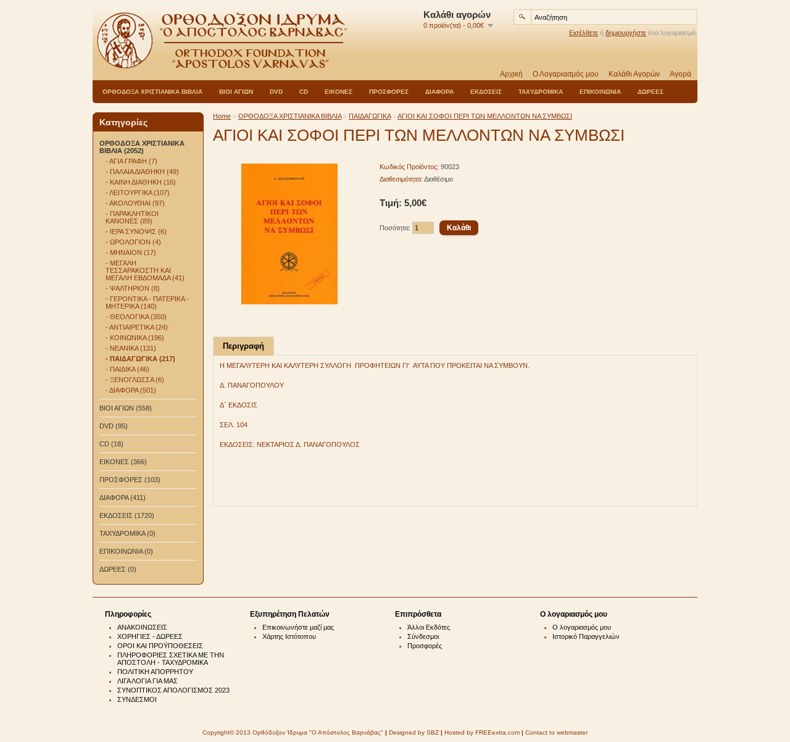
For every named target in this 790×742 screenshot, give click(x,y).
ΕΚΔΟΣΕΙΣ (486, 91)
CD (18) (111, 444)
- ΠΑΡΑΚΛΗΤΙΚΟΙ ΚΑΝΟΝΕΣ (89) (132, 217)
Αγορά (680, 74)
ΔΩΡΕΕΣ (650, 91)
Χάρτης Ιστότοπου (289, 636)
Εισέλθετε (583, 32)
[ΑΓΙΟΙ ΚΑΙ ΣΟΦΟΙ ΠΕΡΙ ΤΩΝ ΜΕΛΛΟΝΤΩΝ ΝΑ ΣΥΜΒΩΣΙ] (289, 302)
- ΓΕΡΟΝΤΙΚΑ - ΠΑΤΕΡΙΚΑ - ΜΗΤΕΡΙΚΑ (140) (147, 302)
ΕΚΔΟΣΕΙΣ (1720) (126, 515)
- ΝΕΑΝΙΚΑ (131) (131, 348)
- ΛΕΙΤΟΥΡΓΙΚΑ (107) (138, 192)
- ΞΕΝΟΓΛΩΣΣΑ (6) (135, 379)
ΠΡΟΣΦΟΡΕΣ (389, 91)
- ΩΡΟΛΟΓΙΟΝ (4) (133, 242)
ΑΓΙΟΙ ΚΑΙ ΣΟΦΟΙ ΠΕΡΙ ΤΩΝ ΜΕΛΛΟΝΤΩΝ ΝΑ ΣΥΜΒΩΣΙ (484, 116)
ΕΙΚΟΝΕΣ (338, 91)
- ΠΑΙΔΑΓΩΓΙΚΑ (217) (140, 358)
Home (222, 116)
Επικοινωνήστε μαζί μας (298, 627)
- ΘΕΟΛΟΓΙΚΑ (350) (136, 316)
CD (303, 91)
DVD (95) (113, 426)
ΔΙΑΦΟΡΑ (439, 91)
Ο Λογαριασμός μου (566, 74)
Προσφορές (424, 645)
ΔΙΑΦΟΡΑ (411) (122, 497)
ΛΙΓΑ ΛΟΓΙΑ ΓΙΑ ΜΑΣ (147, 681)
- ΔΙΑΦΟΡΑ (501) (131, 390)
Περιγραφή (243, 346)
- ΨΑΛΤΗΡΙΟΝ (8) (133, 288)
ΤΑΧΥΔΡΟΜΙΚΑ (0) (127, 533)
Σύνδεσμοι (423, 636)
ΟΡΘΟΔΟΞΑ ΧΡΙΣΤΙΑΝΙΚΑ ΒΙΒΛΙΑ (152, 91)
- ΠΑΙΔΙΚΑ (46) (127, 369)
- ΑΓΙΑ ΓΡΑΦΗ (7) (131, 161)
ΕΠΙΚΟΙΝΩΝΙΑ (600, 91)
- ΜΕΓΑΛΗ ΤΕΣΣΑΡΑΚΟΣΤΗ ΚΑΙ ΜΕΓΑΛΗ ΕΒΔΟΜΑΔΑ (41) (145, 270)
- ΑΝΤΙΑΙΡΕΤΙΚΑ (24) (137, 327)
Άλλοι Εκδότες (428, 627)
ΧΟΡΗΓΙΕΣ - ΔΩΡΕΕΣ (150, 636)
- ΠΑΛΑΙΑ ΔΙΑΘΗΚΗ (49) (142, 171)
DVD (276, 91)
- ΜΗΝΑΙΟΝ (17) (131, 252)
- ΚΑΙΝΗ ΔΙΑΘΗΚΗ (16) (141, 182)
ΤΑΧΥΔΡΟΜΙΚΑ (540, 91)
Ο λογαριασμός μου (581, 627)
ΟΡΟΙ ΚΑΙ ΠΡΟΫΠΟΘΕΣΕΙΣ (160, 645)
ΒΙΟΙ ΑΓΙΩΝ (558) (125, 408)
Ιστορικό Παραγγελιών (586, 636)
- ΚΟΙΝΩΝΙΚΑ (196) (135, 337)
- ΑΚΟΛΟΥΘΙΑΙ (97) (135, 203)
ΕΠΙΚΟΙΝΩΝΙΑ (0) (126, 551)
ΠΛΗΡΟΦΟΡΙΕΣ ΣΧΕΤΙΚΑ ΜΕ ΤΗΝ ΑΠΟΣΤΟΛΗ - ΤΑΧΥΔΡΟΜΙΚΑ (170, 658)
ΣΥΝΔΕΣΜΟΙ (137, 699)
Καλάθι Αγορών (634, 74)
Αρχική (511, 74)
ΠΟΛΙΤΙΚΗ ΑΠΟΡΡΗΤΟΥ (155, 671)
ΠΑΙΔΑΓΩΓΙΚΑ (370, 116)
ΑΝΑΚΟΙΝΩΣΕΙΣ (142, 627)
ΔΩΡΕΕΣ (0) (117, 569)
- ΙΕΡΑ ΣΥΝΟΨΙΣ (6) (136, 231)
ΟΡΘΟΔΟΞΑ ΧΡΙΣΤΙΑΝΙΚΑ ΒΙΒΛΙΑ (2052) (142, 147)
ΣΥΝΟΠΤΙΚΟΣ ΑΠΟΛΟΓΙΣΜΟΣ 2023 (173, 690)
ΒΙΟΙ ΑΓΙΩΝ (236, 91)
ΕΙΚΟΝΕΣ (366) (123, 461)
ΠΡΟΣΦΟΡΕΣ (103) (129, 479)
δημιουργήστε (625, 32)
